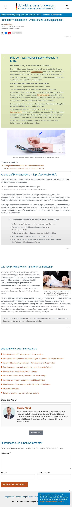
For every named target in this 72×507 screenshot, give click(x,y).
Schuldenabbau (37, 72)
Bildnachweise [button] (36, 433)
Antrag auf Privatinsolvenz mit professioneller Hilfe (23, 166)
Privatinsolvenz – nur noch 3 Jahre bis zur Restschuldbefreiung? (27, 367)
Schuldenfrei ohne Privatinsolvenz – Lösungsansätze (23, 354)
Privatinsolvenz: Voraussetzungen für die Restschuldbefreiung (26, 384)
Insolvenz (24, 15)
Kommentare (16, 33)
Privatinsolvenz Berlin (11, 389)
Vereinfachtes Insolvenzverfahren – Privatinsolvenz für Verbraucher (29, 363)
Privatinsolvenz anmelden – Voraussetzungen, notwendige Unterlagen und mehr (33, 359)
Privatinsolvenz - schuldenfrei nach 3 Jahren (20, 371)
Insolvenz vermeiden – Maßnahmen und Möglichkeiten (24, 380)
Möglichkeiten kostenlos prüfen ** (52, 501)
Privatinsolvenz (35, 15)
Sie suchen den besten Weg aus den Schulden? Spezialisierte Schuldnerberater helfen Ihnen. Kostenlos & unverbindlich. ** (54, 497)
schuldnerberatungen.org (10, 15)
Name (4, 473)
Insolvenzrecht (16, 112)
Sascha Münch (7, 24)
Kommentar (6, 453)
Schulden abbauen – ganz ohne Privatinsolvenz (21, 393)
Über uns (29, 497)
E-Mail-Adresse (43, 473)
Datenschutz (20, 497)
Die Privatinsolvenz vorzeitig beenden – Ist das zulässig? (24, 376)
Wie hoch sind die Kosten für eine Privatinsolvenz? (25, 169)
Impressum (9, 497)
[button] (2, 33)
